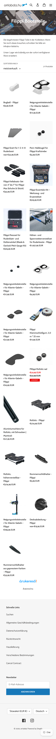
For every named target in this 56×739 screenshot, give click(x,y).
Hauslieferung (12, 647)
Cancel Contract (13, 663)
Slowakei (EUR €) (18, 711)
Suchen (9, 615)
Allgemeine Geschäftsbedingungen (22, 623)
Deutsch (40, 711)
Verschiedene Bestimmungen (20, 655)
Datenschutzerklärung (16, 631)
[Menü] (50, 5)
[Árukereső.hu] (28, 582)
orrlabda (24, 728)
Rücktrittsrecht (13, 639)
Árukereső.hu (28, 589)
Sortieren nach (10, 63)
